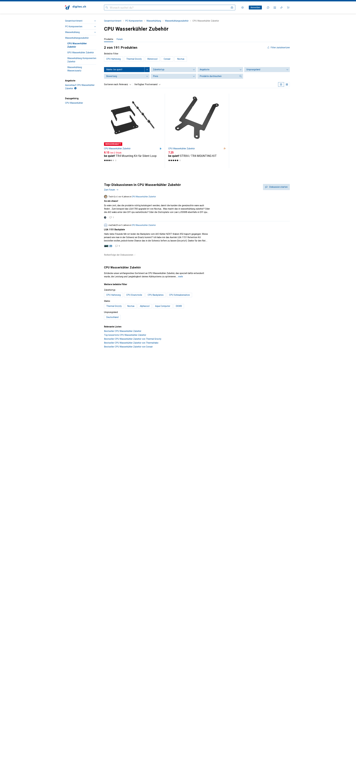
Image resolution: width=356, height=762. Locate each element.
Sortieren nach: (111, 84)
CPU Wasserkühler (74, 103)
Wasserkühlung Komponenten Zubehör (81, 60)
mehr (180, 276)
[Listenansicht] (287, 84)
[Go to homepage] (75, 7)
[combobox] (124, 84)
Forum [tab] (120, 39)
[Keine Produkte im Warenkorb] (288, 7)
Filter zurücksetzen (280, 47)
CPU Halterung (113, 59)
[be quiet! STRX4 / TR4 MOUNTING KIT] (197, 130)
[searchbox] (217, 76)
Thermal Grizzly (134, 59)
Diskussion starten (278, 187)
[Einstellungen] (242, 7)
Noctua (180, 59)
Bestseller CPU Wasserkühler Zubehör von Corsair (128, 346)
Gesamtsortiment (73, 20)
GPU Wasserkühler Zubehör (80, 52)
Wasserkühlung (72, 32)
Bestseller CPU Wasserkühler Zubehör (122, 331)
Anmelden (255, 7)
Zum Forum (109, 189)
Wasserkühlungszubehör (77, 38)
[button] (160, 149)
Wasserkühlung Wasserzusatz (74, 69)
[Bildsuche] (232, 7)
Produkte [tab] (108, 39)
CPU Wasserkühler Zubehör (77, 45)
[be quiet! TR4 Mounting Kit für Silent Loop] (133, 130)
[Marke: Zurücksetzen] (147, 69)
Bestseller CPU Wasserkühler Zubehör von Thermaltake (131, 342)
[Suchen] (107, 7)
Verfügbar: (139, 84)
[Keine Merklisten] (281, 7)
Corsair (167, 59)
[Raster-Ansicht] (281, 84)
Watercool (152, 59)
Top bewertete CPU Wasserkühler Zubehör (125, 335)
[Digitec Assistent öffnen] (268, 7)
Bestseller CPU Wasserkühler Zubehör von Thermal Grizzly (132, 339)
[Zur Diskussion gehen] (197, 207)
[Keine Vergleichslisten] (275, 7)
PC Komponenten (73, 26)
